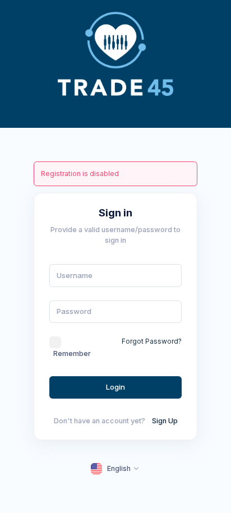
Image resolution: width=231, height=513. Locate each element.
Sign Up (165, 421)
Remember (72, 353)
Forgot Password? (152, 341)
